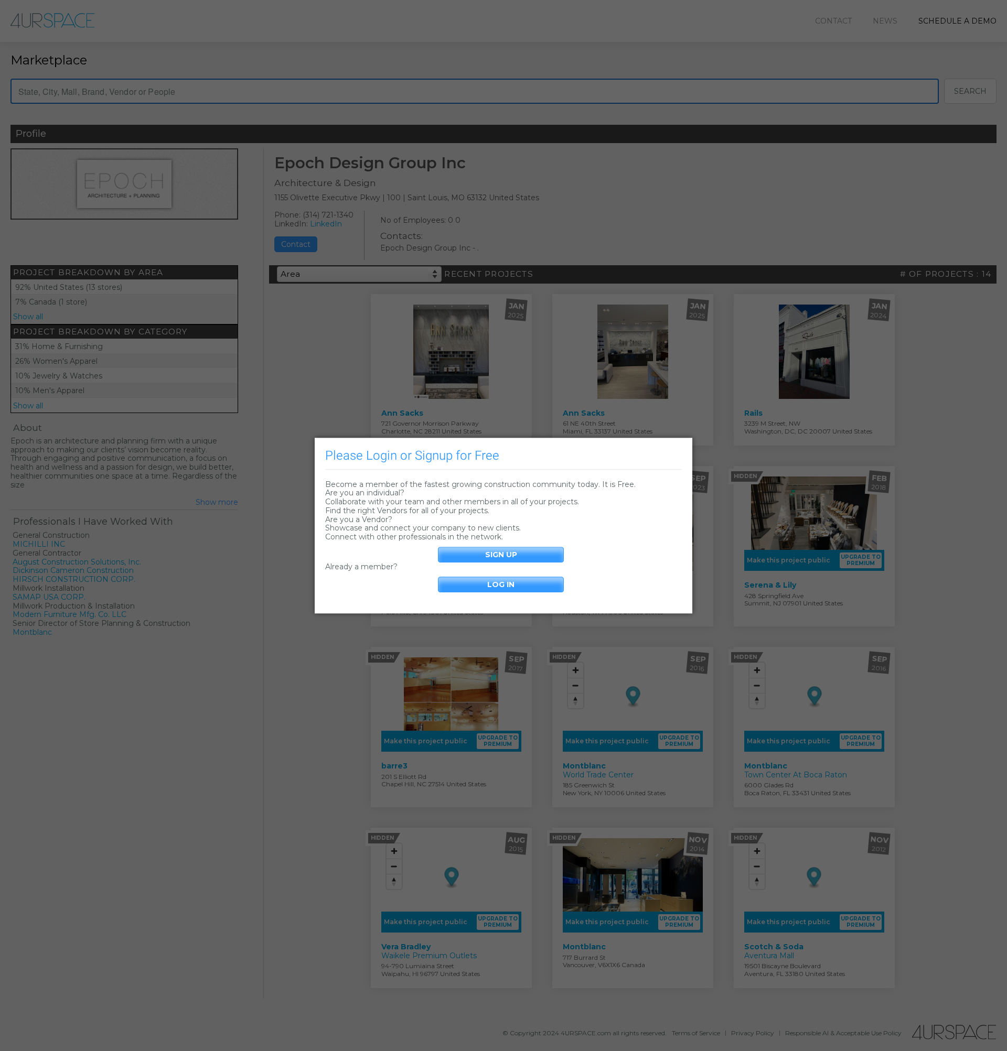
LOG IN (501, 584)
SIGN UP (501, 554)
